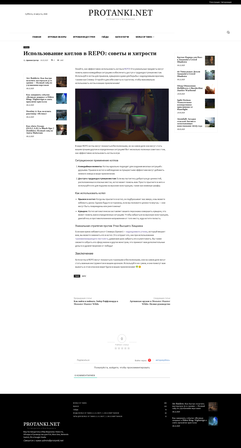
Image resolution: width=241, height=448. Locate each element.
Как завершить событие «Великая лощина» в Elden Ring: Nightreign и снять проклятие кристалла (40, 98)
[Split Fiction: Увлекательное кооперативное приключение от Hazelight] (210, 103)
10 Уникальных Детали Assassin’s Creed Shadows (188, 74)
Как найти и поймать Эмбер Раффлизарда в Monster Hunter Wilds (96, 302)
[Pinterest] (154, 60)
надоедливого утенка (136, 231)
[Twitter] (148, 60)
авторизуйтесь (162, 360)
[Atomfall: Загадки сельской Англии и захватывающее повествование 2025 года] (210, 122)
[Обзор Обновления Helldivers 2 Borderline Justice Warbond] (210, 89)
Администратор (32, 60)
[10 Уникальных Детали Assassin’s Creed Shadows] (210, 75)
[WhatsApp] (160, 60)
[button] (228, 32)
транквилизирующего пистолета (91, 238)
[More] (167, 60)
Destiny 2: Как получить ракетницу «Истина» (38, 112)
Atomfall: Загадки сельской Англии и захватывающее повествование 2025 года (189, 122)
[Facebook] (141, 60)
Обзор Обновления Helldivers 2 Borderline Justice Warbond (190, 88)
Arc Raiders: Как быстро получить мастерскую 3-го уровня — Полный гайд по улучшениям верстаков (39, 82)
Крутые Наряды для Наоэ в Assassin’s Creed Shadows (189, 59)
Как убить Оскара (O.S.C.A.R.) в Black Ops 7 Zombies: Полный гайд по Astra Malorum (40, 129)
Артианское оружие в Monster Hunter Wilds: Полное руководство (150, 302)
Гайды (26, 47)
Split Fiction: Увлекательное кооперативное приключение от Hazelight (185, 105)
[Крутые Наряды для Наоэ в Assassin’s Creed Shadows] (210, 60)
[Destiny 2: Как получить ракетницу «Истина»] (61, 115)
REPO (127, 68)
